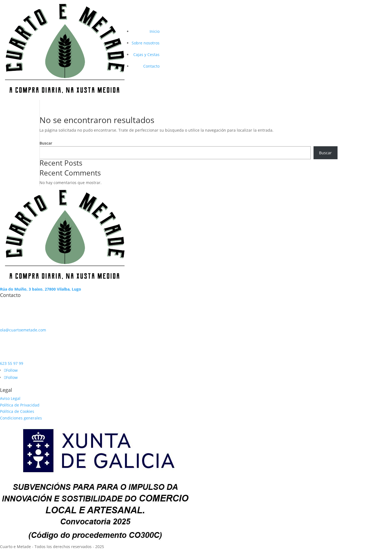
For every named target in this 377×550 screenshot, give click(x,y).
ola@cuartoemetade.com (23, 330)
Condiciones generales (21, 418)
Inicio (155, 31)
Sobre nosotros (146, 43)
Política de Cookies (17, 411)
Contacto (151, 66)
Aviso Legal (10, 398)
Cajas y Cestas (146, 54)
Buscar (45, 143)
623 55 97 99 (11, 363)
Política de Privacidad (19, 405)
